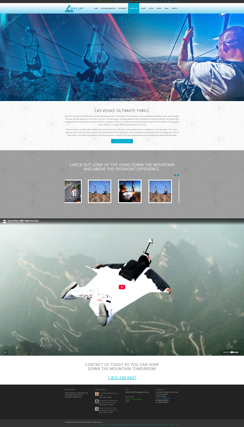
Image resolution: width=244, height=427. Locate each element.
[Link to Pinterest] (174, 1)
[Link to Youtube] (169, 1)
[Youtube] (66, 406)
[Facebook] (66, 401)
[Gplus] (75, 401)
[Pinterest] (75, 406)
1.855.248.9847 (122, 377)
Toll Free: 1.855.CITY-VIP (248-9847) (124, 1)
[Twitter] (71, 401)
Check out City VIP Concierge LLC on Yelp (136, 392)
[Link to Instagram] (172, 1)
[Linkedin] (80, 401)
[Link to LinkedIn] (166, 1)
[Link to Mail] (177, 1)
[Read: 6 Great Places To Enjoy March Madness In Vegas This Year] (97, 401)
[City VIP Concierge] (74, 8)
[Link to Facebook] (160, 1)
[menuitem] (96, 8)
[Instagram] (71, 406)
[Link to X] (163, 1)
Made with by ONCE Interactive (93, 422)
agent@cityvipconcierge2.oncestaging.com (146, 1)
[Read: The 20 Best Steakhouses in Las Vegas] (97, 394)
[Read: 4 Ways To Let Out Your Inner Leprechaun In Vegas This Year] (97, 409)
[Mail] (80, 406)
